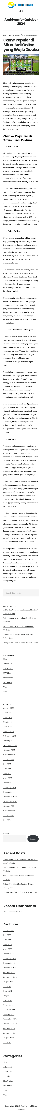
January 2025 (8, 792)
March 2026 (8, 731)
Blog (5, 659)
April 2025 (7, 778)
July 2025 (7, 764)
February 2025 (9, 787)
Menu (21, 11)
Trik (5, 692)
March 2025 (8, 783)
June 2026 (7, 717)
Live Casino (8, 668)
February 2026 (9, 736)
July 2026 (7, 713)
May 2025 (7, 773)
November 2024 (10, 801)
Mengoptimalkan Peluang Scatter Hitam (20, 643)
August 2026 (8, 708)
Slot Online (8, 678)
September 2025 (10, 755)
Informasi (7, 664)
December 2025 (10, 745)
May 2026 (7, 722)
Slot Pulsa (7, 682)
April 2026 (7, 727)
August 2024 (8, 815)
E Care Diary (21, 5)
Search (6, 833)
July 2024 (7, 820)
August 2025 (8, 759)
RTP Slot (7, 673)
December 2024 (10, 797)
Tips (5, 687)
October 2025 (9, 750)
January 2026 (9, 741)
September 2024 (10, 811)
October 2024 (9, 806)
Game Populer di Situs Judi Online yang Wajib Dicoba (21, 44)
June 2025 (7, 769)
